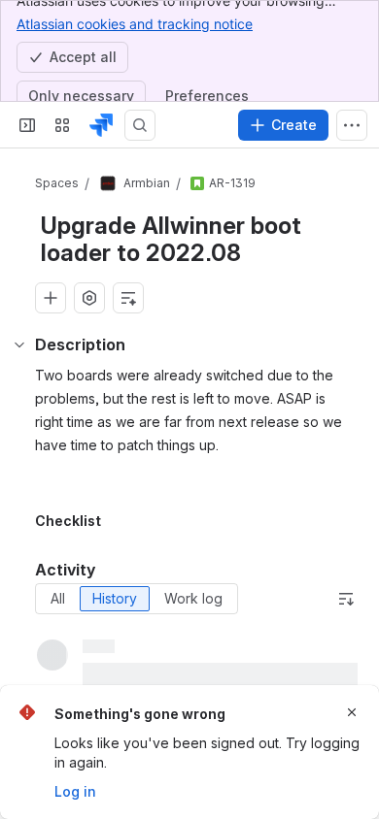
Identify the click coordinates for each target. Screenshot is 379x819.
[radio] (58, 598)
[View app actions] (89, 297)
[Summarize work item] (128, 297)
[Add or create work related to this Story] (50, 297)
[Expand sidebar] (27, 125)
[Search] (139, 125)
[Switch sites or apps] (62, 125)
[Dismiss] (351, 712)
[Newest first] (346, 598)
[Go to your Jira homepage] (101, 125)
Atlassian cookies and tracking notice (135, 24)
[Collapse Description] (19, 344)
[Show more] (351, 125)
